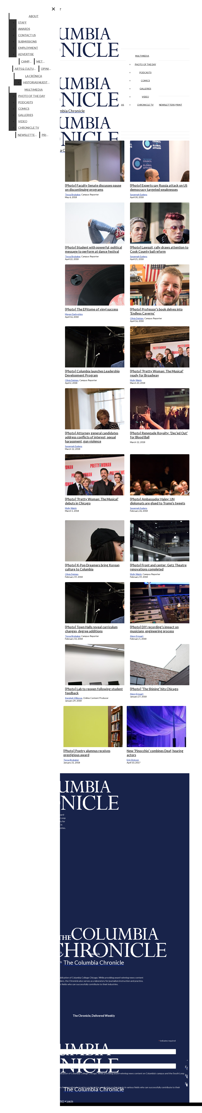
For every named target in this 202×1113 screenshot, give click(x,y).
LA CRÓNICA (33, 76)
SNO (61, 1101)
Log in (70, 1101)
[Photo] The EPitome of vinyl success (91, 309)
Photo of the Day (145, 64)
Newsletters (167, 104)
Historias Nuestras (38, 82)
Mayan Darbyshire (74, 314)
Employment (28, 48)
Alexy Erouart (136, 636)
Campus (27, 61)
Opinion (47, 68)
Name (8, 1061)
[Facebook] (186, 1060)
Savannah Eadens (138, 194)
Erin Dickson (133, 760)
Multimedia (142, 55)
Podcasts (145, 72)
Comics (145, 80)
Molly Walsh (136, 380)
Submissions (27, 41)
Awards (24, 29)
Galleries (145, 88)
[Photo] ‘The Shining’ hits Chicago (154, 689)
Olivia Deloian (136, 318)
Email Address (13, 1047)
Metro (41, 61)
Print (178, 104)
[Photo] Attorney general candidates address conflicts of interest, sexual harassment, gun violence (91, 437)
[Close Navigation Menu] (53, 9)
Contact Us (27, 35)
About (34, 16)
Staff (22, 22)
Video (145, 96)
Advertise (26, 54)
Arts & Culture (26, 68)
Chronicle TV (145, 104)
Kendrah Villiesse (73, 698)
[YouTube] (186, 1085)
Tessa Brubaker (72, 194)
